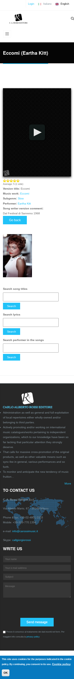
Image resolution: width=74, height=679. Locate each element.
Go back (15, 220)
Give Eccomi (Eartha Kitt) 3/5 (11, 180)
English (64, 3)
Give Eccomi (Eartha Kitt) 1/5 (4, 180)
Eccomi (24, 193)
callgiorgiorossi (21, 540)
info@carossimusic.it (25, 531)
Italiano (47, 3)
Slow (21, 198)
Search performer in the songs (23, 340)
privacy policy (33, 636)
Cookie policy (61, 664)
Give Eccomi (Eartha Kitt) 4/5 (14, 180)
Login (31, 3)
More (68, 483)
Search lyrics (11, 314)
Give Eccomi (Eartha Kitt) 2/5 (8, 180)
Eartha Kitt (24, 203)
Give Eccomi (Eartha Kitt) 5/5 (18, 180)
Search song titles (15, 288)
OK (6, 672)
